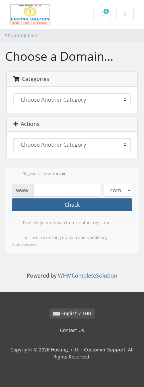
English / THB (75, 313)
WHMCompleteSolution (87, 275)
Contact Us (72, 330)
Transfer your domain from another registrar (66, 223)
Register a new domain (44, 174)
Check (72, 204)
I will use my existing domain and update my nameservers (59, 241)
